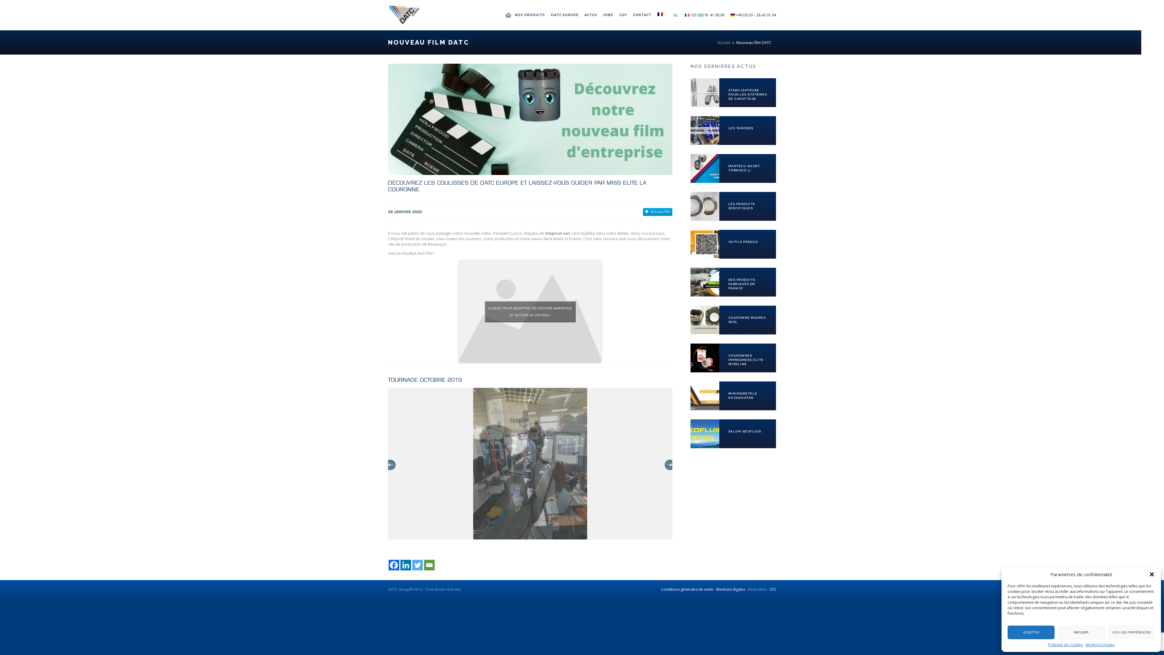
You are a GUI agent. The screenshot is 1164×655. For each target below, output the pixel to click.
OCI (773, 589)
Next (670, 465)
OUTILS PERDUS (743, 242)
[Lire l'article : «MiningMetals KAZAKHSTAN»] (705, 395)
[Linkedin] (405, 565)
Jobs (608, 15)
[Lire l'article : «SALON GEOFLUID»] (705, 433)
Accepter (1031, 632)
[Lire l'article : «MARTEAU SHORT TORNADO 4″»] (705, 168)
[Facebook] (394, 565)
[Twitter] (417, 565)
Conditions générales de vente (687, 589)
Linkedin (675, 15)
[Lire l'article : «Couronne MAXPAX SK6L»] (705, 320)
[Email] (429, 565)
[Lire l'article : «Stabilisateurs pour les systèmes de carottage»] (705, 92)
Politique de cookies (1065, 644)
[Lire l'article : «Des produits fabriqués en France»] (705, 282)
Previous (390, 465)
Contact (642, 15)
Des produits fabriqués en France (741, 284)
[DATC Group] (404, 15)
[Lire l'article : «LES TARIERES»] (705, 130)
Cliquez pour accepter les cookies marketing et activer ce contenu (530, 312)
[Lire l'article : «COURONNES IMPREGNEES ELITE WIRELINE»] (705, 358)
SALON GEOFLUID (744, 431)
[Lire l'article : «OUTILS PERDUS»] (705, 244)
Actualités (660, 211)
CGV (623, 15)
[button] (1152, 574)
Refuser (1081, 632)
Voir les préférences (1131, 632)
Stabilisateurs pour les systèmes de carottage (747, 94)
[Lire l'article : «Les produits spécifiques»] (705, 206)
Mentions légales (1100, 644)
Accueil (509, 15)
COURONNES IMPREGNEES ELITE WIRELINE (746, 360)
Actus (590, 15)
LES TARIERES (741, 128)
